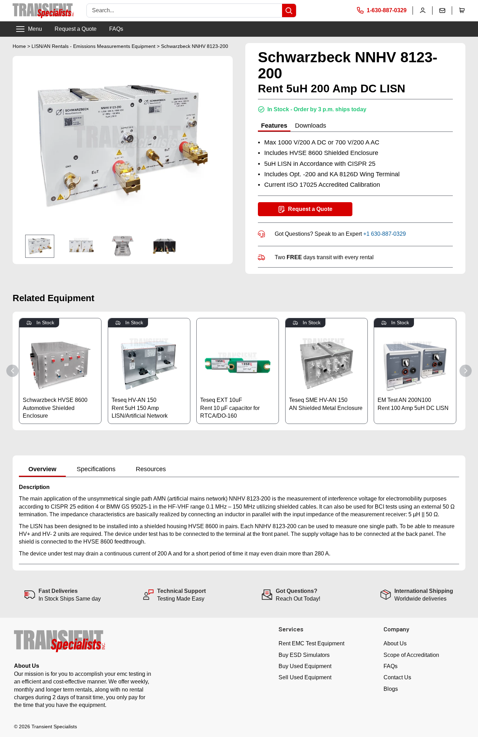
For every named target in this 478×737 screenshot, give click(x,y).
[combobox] (184, 10)
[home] (43, 10)
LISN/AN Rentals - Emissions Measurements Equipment (93, 46)
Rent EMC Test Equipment (311, 643)
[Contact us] (442, 10)
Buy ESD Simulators (304, 655)
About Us (395, 643)
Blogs (391, 689)
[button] (461, 10)
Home (19, 46)
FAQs (116, 29)
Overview (42, 469)
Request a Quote (76, 29)
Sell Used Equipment (305, 677)
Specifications (96, 469)
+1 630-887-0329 (384, 234)
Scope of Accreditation (411, 655)
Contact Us (397, 677)
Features (274, 125)
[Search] (289, 10)
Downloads (310, 125)
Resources (151, 469)
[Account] (422, 10)
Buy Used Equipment (305, 666)
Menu (35, 29)
